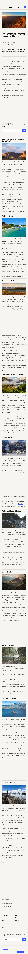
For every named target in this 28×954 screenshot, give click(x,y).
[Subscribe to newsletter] (25, 7)
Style (3, 925)
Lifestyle (3, 920)
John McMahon (6, 41)
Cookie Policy (5, 949)
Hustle (3, 912)
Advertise (17, 915)
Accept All (20, 951)
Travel (3, 917)
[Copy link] (3, 45)
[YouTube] (8, 906)
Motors (3, 922)
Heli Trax (20, 504)
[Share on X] (5, 45)
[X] (6, 906)
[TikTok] (10, 906)
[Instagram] (2, 906)
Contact (17, 920)
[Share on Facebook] (8, 45)
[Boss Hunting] (14, 7)
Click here (8, 54)
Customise (4, 951)
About (16, 912)
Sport (3, 927)
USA (3, 863)
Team (16, 917)
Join (24, 130)
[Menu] (2, 7)
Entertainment (5, 915)
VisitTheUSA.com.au (9, 848)
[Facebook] (4, 906)
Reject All (12, 951)
